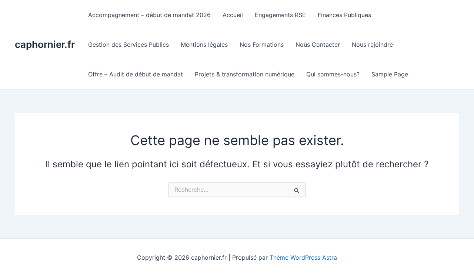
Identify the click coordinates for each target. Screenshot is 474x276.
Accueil (233, 15)
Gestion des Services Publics (128, 44)
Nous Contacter (318, 44)
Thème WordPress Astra (303, 257)
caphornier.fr (45, 44)
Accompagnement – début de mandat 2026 (149, 15)
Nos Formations (262, 44)
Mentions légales (204, 44)
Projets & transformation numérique (244, 74)
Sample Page (389, 74)
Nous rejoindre (372, 44)
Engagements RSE (280, 15)
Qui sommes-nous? (333, 74)
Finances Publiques (344, 15)
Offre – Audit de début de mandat (135, 74)
